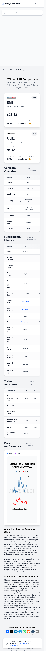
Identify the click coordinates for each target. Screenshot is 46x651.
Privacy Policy (22, 643)
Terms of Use (14, 645)
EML (10, 102)
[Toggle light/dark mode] (31, 4)
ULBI (11, 138)
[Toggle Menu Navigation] (41, 4)
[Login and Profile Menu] (36, 4)
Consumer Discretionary (27, 123)
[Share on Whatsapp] (24, 631)
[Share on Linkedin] (16, 631)
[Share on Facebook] (7, 631)
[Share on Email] (37, 631)
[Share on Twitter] (11, 631)
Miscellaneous (23, 159)
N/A (29, 123)
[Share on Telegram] (20, 631)
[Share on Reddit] (28, 631)
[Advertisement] (23, 42)
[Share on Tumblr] (33, 631)
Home (5, 70)
